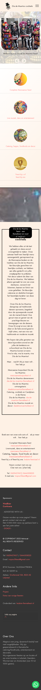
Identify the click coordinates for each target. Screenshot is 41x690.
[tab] (20, 616)
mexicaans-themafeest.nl (20, 451)
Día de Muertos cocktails (22, 6)
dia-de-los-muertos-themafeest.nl (20, 381)
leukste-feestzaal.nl (32, 459)
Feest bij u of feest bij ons (20, 175)
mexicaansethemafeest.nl (20, 456)
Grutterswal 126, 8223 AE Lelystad (17, 576)
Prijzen (6, 591)
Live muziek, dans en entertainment (20, 118)
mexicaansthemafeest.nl (20, 445)
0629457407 (16, 473)
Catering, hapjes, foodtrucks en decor (20, 146)
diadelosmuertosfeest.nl (24, 405)
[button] (17, 61)
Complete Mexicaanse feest (20, 90)
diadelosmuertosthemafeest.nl (20, 389)
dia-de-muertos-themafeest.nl (21, 399)
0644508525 (28, 473)
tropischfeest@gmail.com (25, 475)
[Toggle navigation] (37, 6)
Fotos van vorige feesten (13, 595)
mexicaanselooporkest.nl (20, 375)
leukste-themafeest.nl (25, 603)
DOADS (7, 528)
